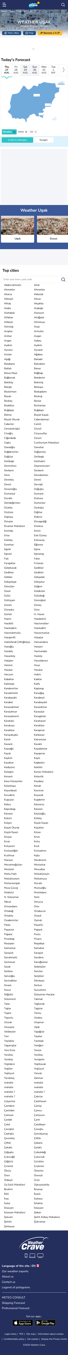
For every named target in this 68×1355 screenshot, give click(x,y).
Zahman (38, 1078)
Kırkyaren (9, 846)
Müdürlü (9, 892)
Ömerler (39, 1170)
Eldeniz (38, 517)
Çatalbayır (40, 1124)
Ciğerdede (10, 438)
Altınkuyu (39, 322)
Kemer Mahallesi (43, 772)
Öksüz (7, 1170)
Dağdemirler (11, 452)
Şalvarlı (8, 1217)
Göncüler (9, 586)
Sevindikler (10, 980)
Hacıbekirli (40, 619)
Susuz (7, 990)
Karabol (8, 702)
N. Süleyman (11, 897)
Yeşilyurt (39, 1068)
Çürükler (39, 1161)
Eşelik (7, 549)
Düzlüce (8, 512)
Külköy (38, 818)
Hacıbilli (8, 623)
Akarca (8, 294)
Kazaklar (9, 762)
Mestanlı (9, 869)
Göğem (38, 586)
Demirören (10, 466)
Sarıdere (39, 957)
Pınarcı (38, 939)
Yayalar (38, 1036)
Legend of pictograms (16, 1287)
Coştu (7, 442)
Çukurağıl (9, 1157)
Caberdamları (41, 419)
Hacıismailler (41, 623)
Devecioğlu (10, 489)
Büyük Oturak (12, 419)
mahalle (8, 1082)
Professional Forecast (15, 1308)
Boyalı (7, 396)
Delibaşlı (39, 456)
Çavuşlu (38, 1129)
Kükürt (8, 818)
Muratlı (38, 883)
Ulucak (8, 1022)
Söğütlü (8, 994)
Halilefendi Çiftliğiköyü (17, 642)
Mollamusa (40, 878)
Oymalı (38, 920)
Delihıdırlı (39, 461)
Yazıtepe (39, 1041)
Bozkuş (38, 396)
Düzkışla (39, 507)
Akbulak (38, 294)
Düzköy (8, 507)
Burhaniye (40, 405)
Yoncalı (38, 1073)
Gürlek (8, 614)
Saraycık (8, 953)
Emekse (38, 526)
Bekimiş (38, 382)
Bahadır (38, 359)
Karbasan (39, 735)
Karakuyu (9, 725)
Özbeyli (8, 1180)
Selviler (38, 971)
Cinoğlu (8, 433)
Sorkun (38, 985)
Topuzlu (8, 1017)
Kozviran (39, 790)
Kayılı (37, 758)
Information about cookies (51, 1333)
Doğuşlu (39, 489)
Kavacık (8, 744)
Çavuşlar (9, 1129)
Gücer (7, 591)
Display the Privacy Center (54, 1339)
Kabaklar (9, 679)
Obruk (7, 902)
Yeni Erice (9, 1050)
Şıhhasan (9, 1226)
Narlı (37, 897)
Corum (38, 438)
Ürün (37, 1180)
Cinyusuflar (40, 433)
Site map (30, 1333)
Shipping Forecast (13, 1303)
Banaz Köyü (10, 373)
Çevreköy (9, 1138)
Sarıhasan (9, 962)
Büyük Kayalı (41, 415)
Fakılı (37, 558)
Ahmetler (9, 289)
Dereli (37, 479)
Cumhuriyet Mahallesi (46, 442)
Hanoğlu (9, 646)
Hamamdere (41, 642)
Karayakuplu (11, 735)
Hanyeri (38, 646)
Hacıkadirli (40, 628)
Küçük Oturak (11, 827)
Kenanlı (8, 776)
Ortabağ (8, 911)
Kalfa (37, 684)
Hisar (37, 665)
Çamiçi (38, 1106)
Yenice (37, 1050)
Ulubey (38, 1017)
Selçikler (39, 976)
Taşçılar (38, 1008)
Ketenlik (38, 776)
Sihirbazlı (39, 980)
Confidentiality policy (14, 1339)
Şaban (37, 1212)
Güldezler (39, 591)
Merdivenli (40, 860)
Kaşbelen (39, 762)
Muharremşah (12, 883)
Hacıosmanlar (41, 633)
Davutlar (39, 447)
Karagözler (40, 716)
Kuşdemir (39, 799)
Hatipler (8, 660)
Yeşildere (9, 1064)
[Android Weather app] (45, 1323)
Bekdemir (39, 377)
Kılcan (37, 832)
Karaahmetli (11, 693)
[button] (34, 95)
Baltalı (8, 368)
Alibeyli (8, 322)
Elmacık (8, 521)
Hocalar (8, 670)
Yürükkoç (9, 1078)
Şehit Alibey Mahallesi (47, 1217)
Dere (7, 475)
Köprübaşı (9, 809)
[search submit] (63, 279)
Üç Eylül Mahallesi (14, 1184)
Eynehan (9, 544)
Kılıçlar (8, 837)
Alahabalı (9, 313)
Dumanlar (9, 493)
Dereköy (9, 479)
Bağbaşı (38, 373)
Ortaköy (8, 915)
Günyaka (9, 609)
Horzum (8, 674)
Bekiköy (8, 382)
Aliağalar (39, 317)
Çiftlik (37, 1138)
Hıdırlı (37, 674)
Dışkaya (8, 517)
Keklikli (38, 767)
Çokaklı (8, 1147)
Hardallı (8, 651)
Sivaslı (8, 985)
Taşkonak (39, 1004)
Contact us (8, 1282)
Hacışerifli (9, 637)
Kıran (37, 837)
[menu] (4, 4)
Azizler (8, 354)
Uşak (31, 11)
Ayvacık (38, 350)
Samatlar (39, 948)
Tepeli (7, 1013)
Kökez (7, 804)
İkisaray (38, 1189)
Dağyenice (40, 452)
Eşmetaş (39, 554)
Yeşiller (8, 1068)
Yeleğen (38, 1045)
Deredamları (41, 475)
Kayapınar (39, 753)
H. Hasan (39, 614)
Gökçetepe (10, 582)
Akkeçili (8, 299)
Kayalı (7, 753)
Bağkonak (9, 377)
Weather (4, 11)
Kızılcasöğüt (11, 850)
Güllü (7, 595)
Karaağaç (39, 693)
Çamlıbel (9, 1110)
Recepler (9, 943)
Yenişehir (39, 1059)
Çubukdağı (40, 1152)
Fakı (6, 558)
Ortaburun (40, 911)
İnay (6, 1198)
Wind (21, 131)
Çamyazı (9, 1115)
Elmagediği (40, 521)
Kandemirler (11, 688)
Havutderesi (41, 660)
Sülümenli (10, 999)
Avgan (37, 336)
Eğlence (38, 544)
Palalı (7, 925)
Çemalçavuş (41, 1133)
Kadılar (38, 679)
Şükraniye (39, 1221)
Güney (37, 605)
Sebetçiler (40, 966)
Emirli (37, 531)
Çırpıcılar (39, 1166)
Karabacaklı (10, 697)
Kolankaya (10, 786)
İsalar (7, 1203)
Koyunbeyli (10, 790)
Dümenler (40, 503)
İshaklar (38, 1203)
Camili (37, 424)
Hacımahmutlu (12, 633)
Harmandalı (40, 651)
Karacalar (39, 711)
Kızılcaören (40, 850)
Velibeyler (10, 1031)
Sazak (7, 966)
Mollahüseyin (41, 874)
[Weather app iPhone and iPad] (22, 1323)
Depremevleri (42, 466)
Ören (7, 1175)
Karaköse (39, 725)
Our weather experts (15, 1271)
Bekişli (8, 387)
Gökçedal (39, 577)
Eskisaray (39, 540)
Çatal (7, 1124)
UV (31, 131)
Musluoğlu (40, 888)
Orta (36, 906)
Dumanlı (39, 493)
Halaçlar (38, 637)
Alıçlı (37, 326)
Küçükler (39, 827)
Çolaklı (38, 1147)
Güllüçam (9, 600)
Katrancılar (40, 739)
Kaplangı (39, 688)
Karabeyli (39, 697)
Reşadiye (39, 943)
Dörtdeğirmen (12, 503)
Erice (7, 535)
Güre (37, 609)
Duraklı (8, 498)
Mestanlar (40, 864)
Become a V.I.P (51, 32)
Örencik (38, 1175)
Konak (37, 786)
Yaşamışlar (10, 1045)
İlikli (6, 1194)
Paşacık (38, 929)
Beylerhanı (10, 391)
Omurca (38, 902)
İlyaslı (37, 1194)
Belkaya (38, 387)
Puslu (37, 934)
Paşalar (8, 934)
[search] (63, 4)
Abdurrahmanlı (12, 285)
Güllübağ (39, 595)
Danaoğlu (9, 447)
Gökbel (8, 577)
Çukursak (39, 1157)
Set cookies (32, 1339)
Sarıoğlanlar (41, 962)
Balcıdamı (39, 364)
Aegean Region (21, 11)
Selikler (8, 971)
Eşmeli (8, 554)
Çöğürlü (8, 1161)
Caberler (9, 424)
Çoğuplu (9, 1152)
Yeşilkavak (40, 1064)
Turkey (11, 11)
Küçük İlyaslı (11, 832)
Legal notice (10, 1333)
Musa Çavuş (11, 888)
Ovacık (37, 915)
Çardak (8, 1119)
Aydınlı (8, 345)
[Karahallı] (38, 114)
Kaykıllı (8, 758)
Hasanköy (9, 656)
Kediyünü (9, 767)
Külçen (8, 823)
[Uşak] (33, 95)
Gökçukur (39, 582)
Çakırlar (38, 1096)
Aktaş (7, 303)
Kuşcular (9, 799)
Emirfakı (8, 531)
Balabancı (9, 364)
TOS (21, 1333)
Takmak (38, 999)
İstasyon (9, 1208)
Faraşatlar (9, 563)
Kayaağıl (9, 748)
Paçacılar (9, 929)
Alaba (7, 308)
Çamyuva (39, 1115)
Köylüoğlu (40, 813)
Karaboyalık (40, 702)
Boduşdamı (40, 391)
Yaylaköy (9, 1041)
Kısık (36, 846)
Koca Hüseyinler (13, 781)
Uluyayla (9, 1027)
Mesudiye (39, 869)
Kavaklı (38, 744)
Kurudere (9, 795)
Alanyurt (39, 313)
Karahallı (9, 721)
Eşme (37, 549)
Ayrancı (8, 350)
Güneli (8, 605)
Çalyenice (9, 1101)
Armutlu (39, 331)
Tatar (7, 1004)
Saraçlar (38, 953)
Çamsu (38, 1110)
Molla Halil (10, 874)
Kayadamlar (40, 748)
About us (8, 1276)
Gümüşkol (40, 600)
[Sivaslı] (44, 104)
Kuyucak (38, 795)
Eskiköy (8, 540)
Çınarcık (8, 1166)
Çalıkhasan (40, 1101)
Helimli (8, 665)
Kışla (37, 855)
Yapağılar (39, 1031)
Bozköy (8, 401)
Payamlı (38, 925)
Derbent (9, 470)
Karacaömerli (11, 716)
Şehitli (8, 1221)
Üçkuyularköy (41, 1184)
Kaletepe (9, 684)
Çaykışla (9, 1133)
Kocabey (38, 781)
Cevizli (37, 428)
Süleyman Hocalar (44, 994)
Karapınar (39, 730)
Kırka (37, 841)
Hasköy (38, 656)
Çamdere (9, 1106)
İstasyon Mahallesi (14, 1212)
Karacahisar (40, 707)
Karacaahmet (11, 707)
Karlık (7, 739)
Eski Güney (40, 535)
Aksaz (37, 299)
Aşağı (7, 359)
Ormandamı (10, 906)
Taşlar (7, 1008)
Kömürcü (39, 804)
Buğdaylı (9, 410)
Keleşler (9, 772)
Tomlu (37, 1013)
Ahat (37, 285)
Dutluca (38, 498)
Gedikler (39, 568)
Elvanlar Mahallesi (14, 526)
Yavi (6, 1036)
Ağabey (38, 354)
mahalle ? (9, 1092)
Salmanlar (10, 948)
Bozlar (37, 401)
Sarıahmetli (10, 957)
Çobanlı (38, 1143)
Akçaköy (38, 303)
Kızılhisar (9, 855)
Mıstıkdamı (40, 892)
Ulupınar (39, 1022)
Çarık (37, 1119)
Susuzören (40, 990)
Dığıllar (38, 512)
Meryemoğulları (13, 864)
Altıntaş (8, 326)
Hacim (7, 619)
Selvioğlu (9, 976)
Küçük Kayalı (41, 823)
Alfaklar (8, 317)
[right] (63, 70)
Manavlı (8, 860)
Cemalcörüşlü (12, 428)
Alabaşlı (38, 308)
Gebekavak (10, 568)
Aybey (37, 340)
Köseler (38, 809)
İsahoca (38, 1198)
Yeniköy (8, 1055)
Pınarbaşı (9, 939)
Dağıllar (8, 456)
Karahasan (40, 721)
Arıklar (8, 336)
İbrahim (8, 1189)
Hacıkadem (10, 628)
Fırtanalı (38, 563)
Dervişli (38, 484)
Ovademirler (11, 920)
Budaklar (9, 405)
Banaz (37, 368)
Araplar (8, 331)
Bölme (8, 415)
